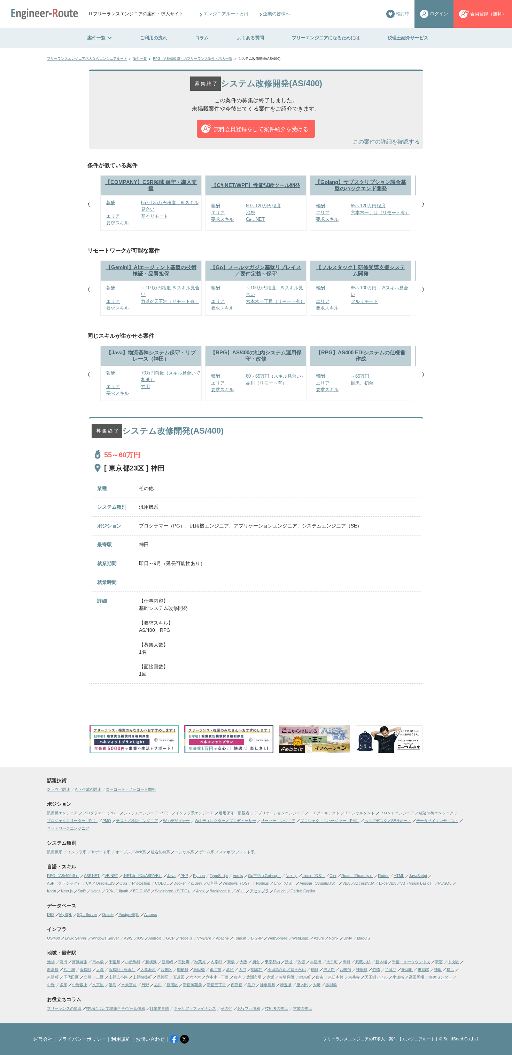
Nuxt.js (291, 875)
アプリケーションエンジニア (279, 813)
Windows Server (105, 938)
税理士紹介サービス (408, 37)
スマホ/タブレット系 (237, 852)
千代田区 (71, 977)
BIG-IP (257, 938)
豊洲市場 (254, 977)
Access (150, 914)
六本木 (195, 977)
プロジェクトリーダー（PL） (72, 821)
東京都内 (272, 962)
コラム (202, 37)
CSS (123, 883)
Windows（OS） (237, 883)
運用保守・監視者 (234, 813)
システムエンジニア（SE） (147, 813)
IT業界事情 (159, 1008)
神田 (438, 969)
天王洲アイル (376, 977)
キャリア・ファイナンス (195, 1008)
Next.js (67, 891)
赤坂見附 (286, 977)
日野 (145, 985)
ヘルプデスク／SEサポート (387, 821)
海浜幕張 (79, 962)
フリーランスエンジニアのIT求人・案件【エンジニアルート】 (381, 1039)
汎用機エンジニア (62, 813)
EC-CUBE (141, 891)
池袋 (51, 962)
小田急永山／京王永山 (286, 969)
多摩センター (440, 977)
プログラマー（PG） (101, 813)
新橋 (231, 962)
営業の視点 (302, 1008)
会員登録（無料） (488, 13)
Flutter (383, 875)
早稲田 (315, 962)
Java (171, 875)
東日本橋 (335, 977)
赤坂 (270, 977)
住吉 (319, 977)
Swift (82, 891)
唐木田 (302, 985)
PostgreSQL (128, 914)
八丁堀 (69, 969)
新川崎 (167, 962)
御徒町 (182, 969)
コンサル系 (184, 852)
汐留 (301, 962)
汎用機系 (54, 852)
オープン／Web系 (130, 852)
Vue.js (238, 875)
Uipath (122, 891)
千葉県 (114, 962)
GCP (170, 938)
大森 (100, 969)
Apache (222, 938)
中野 (51, 985)
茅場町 (407, 969)
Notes (96, 891)
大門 (242, 969)
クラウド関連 (58, 789)
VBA (345, 883)
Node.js (262, 883)
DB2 (50, 914)
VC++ (240, 891)
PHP (184, 875)
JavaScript (418, 875)
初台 (256, 962)
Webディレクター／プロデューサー (225, 821)
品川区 (162, 977)
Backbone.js (220, 891)
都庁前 (215, 969)
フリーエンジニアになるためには (326, 37)
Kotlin (51, 891)
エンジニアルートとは (226, 13)
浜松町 (85, 969)
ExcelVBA (387, 883)
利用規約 (121, 1039)
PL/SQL (444, 883)
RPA (109, 891)
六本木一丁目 (217, 977)
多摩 (63, 985)
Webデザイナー (176, 821)
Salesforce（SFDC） (173, 891)
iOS (140, 938)
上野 (100, 977)
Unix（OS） (284, 883)
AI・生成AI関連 (88, 789)
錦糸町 (305, 977)
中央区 (453, 962)
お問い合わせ (150, 1039)
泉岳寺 (354, 977)
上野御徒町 (142, 977)
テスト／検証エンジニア (137, 821)
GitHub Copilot (302, 891)
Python (199, 875)
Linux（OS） (313, 875)
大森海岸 (148, 969)
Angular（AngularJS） (319, 883)
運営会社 (43, 1039)
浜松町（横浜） (122, 969)
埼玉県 (286, 985)
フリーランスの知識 (64, 1008)
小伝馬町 (132, 962)
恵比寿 (183, 962)
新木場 (381, 962)
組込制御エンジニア (436, 813)
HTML (399, 875)
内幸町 (216, 962)
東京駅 (423, 969)
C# (88, 883)
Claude (280, 891)
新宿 (439, 962)
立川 (87, 977)
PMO (106, 821)
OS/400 (53, 938)
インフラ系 (76, 852)
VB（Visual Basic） (416, 883)
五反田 (179, 977)
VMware (204, 938)
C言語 (212, 883)
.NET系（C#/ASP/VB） (142, 875)
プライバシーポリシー (81, 1039)
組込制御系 (160, 852)
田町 (346, 962)
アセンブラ (259, 891)
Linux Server (75, 938)
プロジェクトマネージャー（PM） (329, 821)
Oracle (108, 914)
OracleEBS (105, 883)
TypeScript (219, 875)
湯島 (112, 985)
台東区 (166, 969)
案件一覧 (96, 37)
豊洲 (237, 977)
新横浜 (151, 962)
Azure (319, 938)
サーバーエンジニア (278, 821)
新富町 (53, 969)
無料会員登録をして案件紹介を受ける (261, 129)
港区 (230, 969)
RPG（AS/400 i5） (63, 875)
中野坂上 (79, 985)
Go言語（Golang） (264, 875)
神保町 (361, 969)
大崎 (316, 985)
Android (154, 938)
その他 (226, 1008)
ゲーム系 (206, 852)
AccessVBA (364, 883)
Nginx (334, 938)
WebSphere (277, 938)
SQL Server (87, 914)
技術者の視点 (276, 1008)
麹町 (314, 969)
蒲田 (63, 962)
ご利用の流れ (153, 37)
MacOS (363, 938)
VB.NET (111, 875)
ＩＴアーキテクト (324, 813)
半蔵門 (390, 969)
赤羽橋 (331, 985)
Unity (347, 938)
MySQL (65, 914)
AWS (128, 938)
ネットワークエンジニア (68, 828)
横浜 (450, 969)
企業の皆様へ (276, 13)
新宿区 (172, 985)
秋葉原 (200, 962)
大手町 (332, 962)
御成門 (257, 969)
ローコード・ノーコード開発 (131, 789)
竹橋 (376, 969)
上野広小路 (118, 977)
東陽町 (53, 977)
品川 (158, 985)
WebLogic (300, 938)
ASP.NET (92, 875)
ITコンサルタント (359, 813)
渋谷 (289, 962)
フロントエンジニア (397, 813)
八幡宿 (345, 969)
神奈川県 (267, 985)
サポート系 (100, 852)
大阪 (243, 962)
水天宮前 (129, 985)
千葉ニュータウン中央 (411, 962)
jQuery (196, 883)
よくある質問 (250, 37)
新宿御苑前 (192, 985)
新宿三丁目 (216, 985)
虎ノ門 (329, 969)
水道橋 (398, 977)
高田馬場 (416, 977)
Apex (200, 891)
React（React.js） (357, 875)
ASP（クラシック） (64, 883)
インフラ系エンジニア (195, 813)
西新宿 (236, 985)
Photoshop (141, 883)
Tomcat (240, 938)
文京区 (98, 985)
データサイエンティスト (437, 821)
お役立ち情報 (248, 1008)
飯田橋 (199, 969)
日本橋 (98, 962)
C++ (332, 875)
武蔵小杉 (363, 962)
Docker (179, 883)
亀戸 (251, 985)
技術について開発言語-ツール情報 (115, 1008)
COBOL (162, 883)
